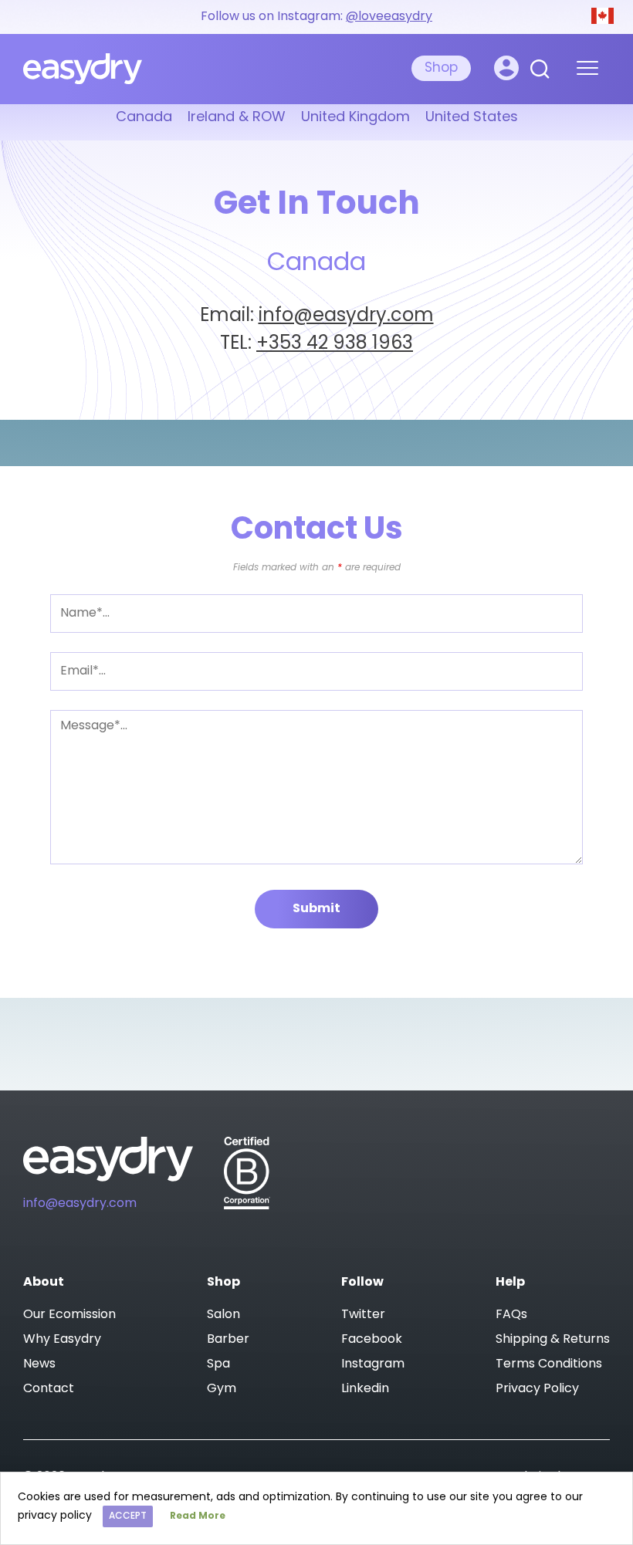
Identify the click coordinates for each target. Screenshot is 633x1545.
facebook (371, 1340)
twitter (363, 1315)
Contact (48, 1389)
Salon (223, 1315)
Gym (221, 1389)
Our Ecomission (69, 1315)
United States (471, 118)
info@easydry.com (346, 316)
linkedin (365, 1389)
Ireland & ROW (237, 118)
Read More (197, 1516)
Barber (228, 1340)
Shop (441, 68)
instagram (373, 1364)
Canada (144, 118)
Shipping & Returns (553, 1340)
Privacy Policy (537, 1389)
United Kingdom (355, 118)
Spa (218, 1364)
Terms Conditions (549, 1364)
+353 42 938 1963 (334, 344)
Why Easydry (62, 1340)
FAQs (511, 1315)
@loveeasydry (389, 17)
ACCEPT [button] (128, 1516)
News (39, 1364)
